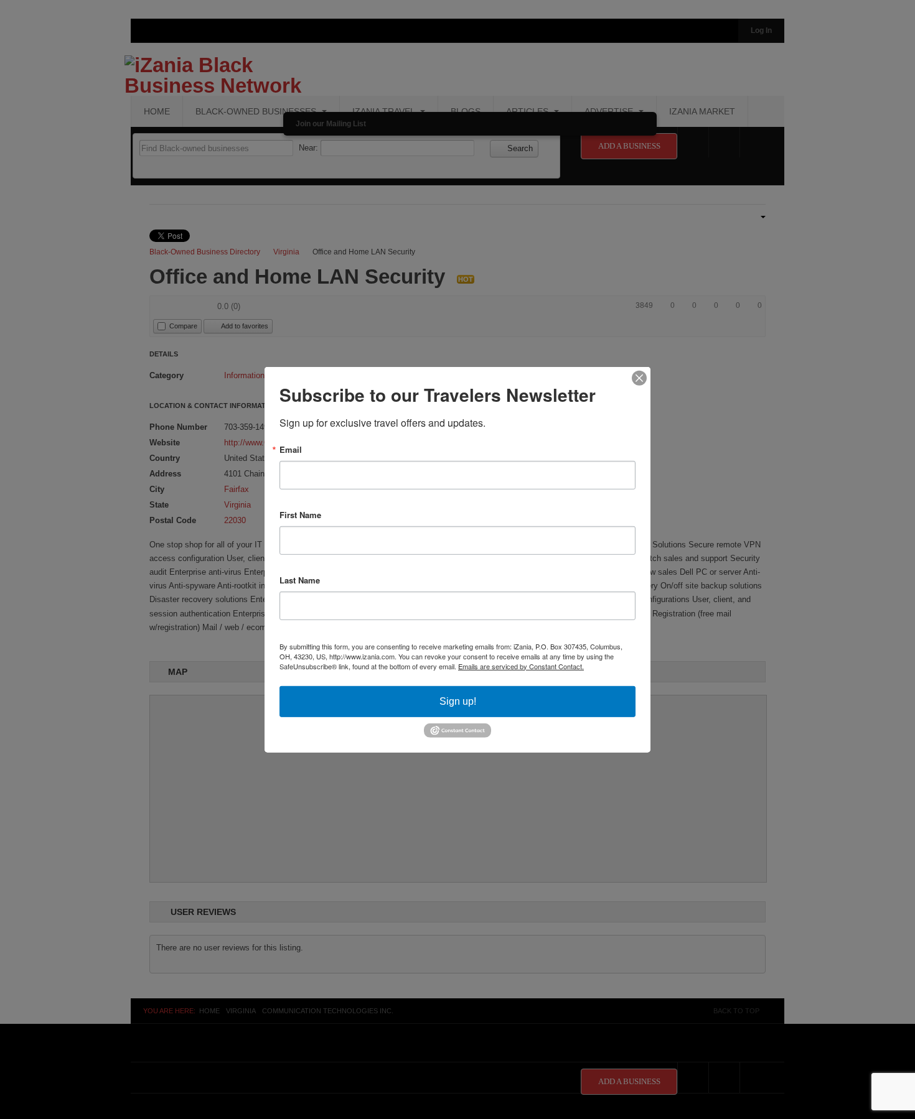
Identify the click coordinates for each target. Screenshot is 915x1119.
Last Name (299, 579)
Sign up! (457, 700)
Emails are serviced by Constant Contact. (521, 666)
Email (290, 449)
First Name (300, 514)
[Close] (639, 377)
